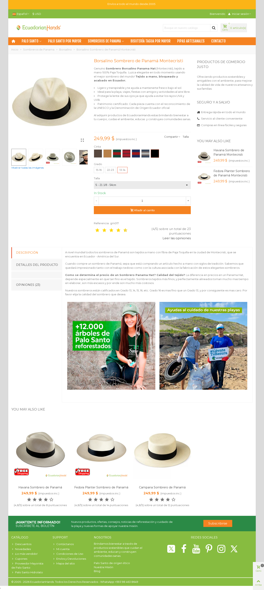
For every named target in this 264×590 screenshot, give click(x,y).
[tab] (36, 274)
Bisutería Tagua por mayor (151, 41)
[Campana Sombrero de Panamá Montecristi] (162, 450)
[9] (122, 230)
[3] (101, 230)
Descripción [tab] (27, 253)
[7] (115, 230)
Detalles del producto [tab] (37, 265)
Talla (186, 136)
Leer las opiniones (177, 238)
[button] (244, 141)
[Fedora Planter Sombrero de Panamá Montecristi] (204, 177)
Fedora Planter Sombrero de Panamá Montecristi (231, 173)
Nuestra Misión (103, 567)
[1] (94, 230)
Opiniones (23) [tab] (28, 285)
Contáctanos (65, 544)
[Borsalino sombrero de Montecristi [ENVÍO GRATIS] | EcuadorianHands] (82, 140)
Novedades (23, 549)
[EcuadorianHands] (38, 28)
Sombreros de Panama (104, 41)
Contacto (218, 41)
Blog (97, 571)
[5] (108, 230)
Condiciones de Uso (69, 553)
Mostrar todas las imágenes (28, 167)
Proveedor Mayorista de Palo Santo (27, 565)
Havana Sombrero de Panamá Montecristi (228, 152)
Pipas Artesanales (191, 41)
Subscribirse (217, 523)
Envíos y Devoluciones (71, 558)
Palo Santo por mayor (64, 41)
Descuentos (23, 544)
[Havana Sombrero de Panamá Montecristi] (204, 156)
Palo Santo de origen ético (112, 563)
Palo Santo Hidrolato (29, 572)
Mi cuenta (63, 549)
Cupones (21, 558)
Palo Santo (30, 41)
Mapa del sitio (65, 563)
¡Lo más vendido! (26, 553)
